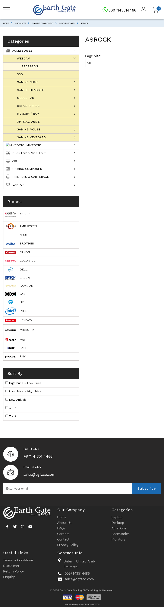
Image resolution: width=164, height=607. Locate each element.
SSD (20, 74)
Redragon (30, 66)
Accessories (21, 50)
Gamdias (26, 286)
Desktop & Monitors (29, 153)
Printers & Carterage (30, 176)
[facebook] (7, 525)
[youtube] (30, 525)
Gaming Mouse (28, 129)
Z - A (12, 416)
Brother (26, 243)
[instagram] (22, 525)
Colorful (27, 260)
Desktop (117, 523)
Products (20, 23)
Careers (63, 534)
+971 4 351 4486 (38, 456)
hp (21, 301)
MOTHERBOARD (67, 23)
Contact (63, 539)
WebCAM (23, 58)
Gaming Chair (27, 82)
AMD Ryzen (28, 226)
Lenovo (25, 320)
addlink (26, 214)
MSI (22, 339)
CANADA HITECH (91, 604)
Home (6, 23)
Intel (24, 310)
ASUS (23, 235)
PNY (22, 356)
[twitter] (15, 525)
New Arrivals (17, 399)
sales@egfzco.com (39, 474)
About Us (64, 523)
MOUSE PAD (25, 98)
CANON (24, 252)
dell (23, 269)
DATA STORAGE (28, 105)
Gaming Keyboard (31, 137)
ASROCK (84, 23)
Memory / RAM (28, 113)
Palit (23, 348)
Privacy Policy (67, 545)
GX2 (22, 293)
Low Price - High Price (25, 391)
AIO (14, 161)
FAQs (61, 528)
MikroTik (33, 145)
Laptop (17, 184)
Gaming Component (42, 23)
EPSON (24, 277)
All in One (118, 528)
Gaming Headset (30, 90)
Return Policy (13, 571)
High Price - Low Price (25, 383)
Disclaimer (11, 566)
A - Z (12, 408)
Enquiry (9, 577)
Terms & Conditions (18, 560)
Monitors (118, 539)
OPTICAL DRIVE (28, 121)
